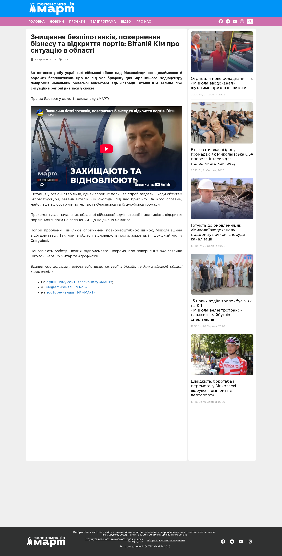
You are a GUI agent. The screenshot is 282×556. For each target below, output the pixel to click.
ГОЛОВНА (37, 21)
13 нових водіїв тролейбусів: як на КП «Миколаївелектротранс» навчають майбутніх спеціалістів (221, 310)
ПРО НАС (143, 21)
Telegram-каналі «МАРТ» (65, 287)
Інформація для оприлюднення (166, 540)
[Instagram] (242, 21)
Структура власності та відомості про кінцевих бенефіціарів (114, 540)
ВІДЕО (126, 21)
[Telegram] (227, 21)
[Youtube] (235, 21)
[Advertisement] (222, 435)
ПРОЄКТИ (77, 21)
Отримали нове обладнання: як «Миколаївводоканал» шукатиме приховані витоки (222, 83)
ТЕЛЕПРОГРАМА (103, 21)
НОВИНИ (57, 21)
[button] (250, 21)
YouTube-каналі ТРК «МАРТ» (70, 292)
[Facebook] (220, 21)
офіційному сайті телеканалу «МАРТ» (78, 282)
